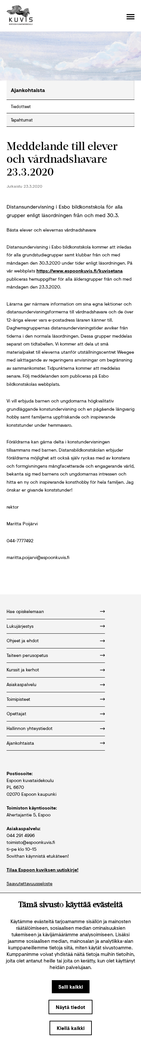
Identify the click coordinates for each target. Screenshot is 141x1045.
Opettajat (16, 713)
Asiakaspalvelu (21, 684)
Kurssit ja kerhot (23, 669)
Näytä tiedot (70, 1007)
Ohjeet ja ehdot (23, 640)
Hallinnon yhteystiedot (29, 728)
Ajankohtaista (20, 742)
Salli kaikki (70, 986)
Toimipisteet (18, 699)
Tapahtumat (22, 120)
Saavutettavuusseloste (29, 883)
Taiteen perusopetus (27, 655)
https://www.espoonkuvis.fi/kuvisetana (79, 270)
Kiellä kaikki (71, 1028)
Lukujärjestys (20, 626)
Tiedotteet (21, 106)
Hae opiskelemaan (25, 611)
